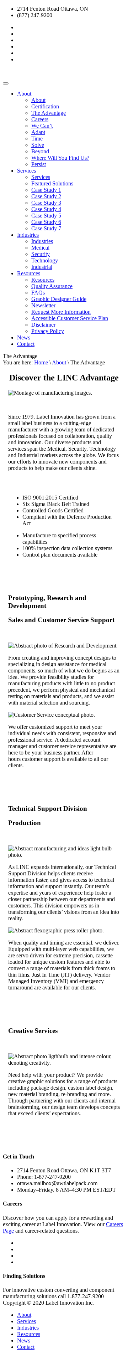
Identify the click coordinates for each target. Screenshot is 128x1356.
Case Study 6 (46, 222)
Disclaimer (43, 325)
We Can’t (42, 126)
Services (26, 171)
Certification (45, 106)
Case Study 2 (46, 196)
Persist (38, 164)
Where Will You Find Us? (60, 158)
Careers (39, 119)
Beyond (40, 151)
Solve (37, 145)
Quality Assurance (52, 286)
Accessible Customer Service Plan (69, 318)
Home (41, 362)
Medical (40, 248)
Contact (25, 344)
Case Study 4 (46, 209)
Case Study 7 (46, 228)
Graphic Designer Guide (58, 299)
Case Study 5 (46, 216)
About (24, 94)
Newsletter (43, 305)
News (23, 337)
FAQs (38, 293)
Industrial (41, 267)
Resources (28, 273)
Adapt (38, 132)
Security (40, 254)
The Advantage (48, 113)
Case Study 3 (46, 203)
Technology (44, 260)
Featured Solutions (52, 183)
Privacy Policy (47, 331)
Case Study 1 (46, 190)
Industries (28, 235)
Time (37, 138)
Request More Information (61, 312)
